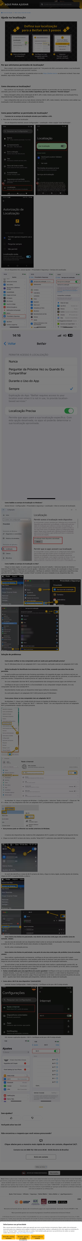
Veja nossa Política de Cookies (25, 1233)
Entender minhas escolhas (8, 1237)
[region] (41, 1231)
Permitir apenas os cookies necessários (23, 1237)
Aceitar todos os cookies (37, 1237)
